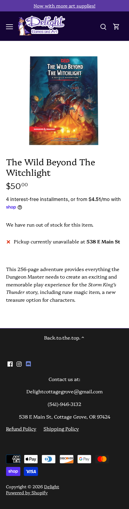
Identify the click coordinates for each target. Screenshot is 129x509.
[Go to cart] (116, 26)
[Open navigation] (9, 26)
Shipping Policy (61, 428)
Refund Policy (21, 428)
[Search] (103, 26)
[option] (64, 100)
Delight (51, 486)
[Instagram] (19, 363)
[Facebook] (10, 363)
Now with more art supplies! (64, 5)
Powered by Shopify (27, 492)
